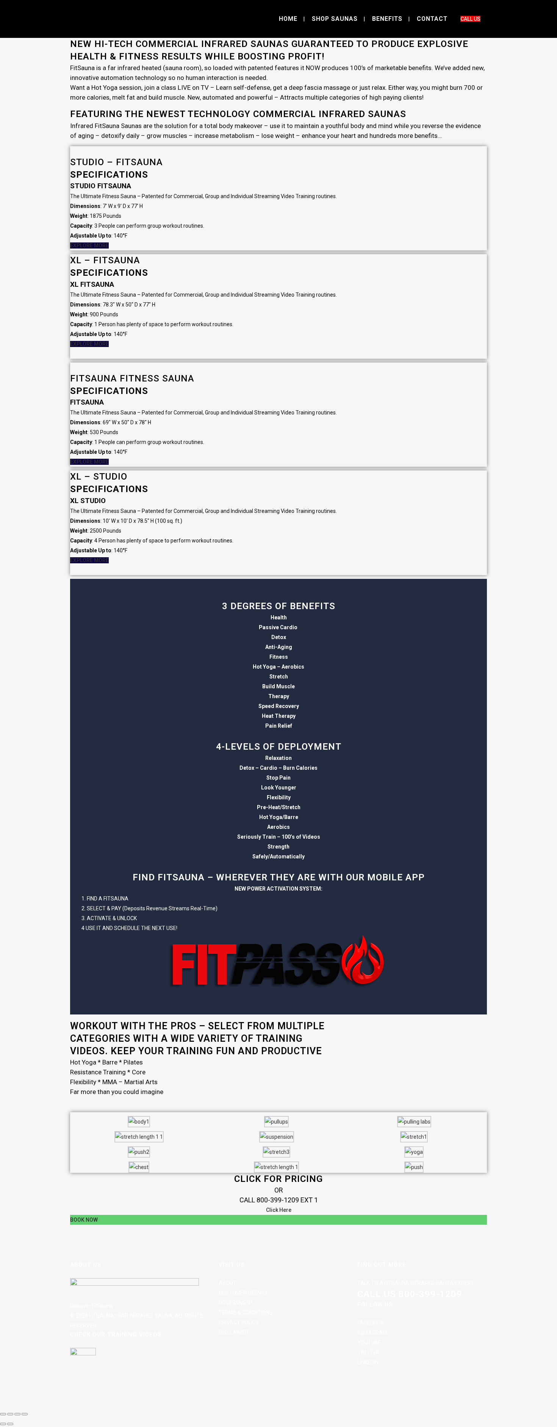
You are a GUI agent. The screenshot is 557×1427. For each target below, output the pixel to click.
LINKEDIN (368, 1362)
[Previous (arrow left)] (3, 1424)
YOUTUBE (369, 1342)
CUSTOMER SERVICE (244, 1293)
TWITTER (368, 1352)
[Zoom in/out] (3, 1414)
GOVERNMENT (236, 1303)
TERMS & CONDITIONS (245, 1313)
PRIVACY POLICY (239, 1322)
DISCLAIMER (234, 1332)
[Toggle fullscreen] (10, 1414)
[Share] (17, 1414)
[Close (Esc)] (25, 1414)
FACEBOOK (370, 1323)
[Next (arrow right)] (10, 1424)
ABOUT (227, 1283)
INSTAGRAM (372, 1333)
